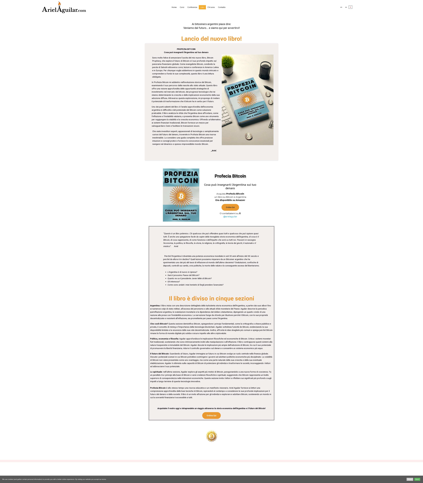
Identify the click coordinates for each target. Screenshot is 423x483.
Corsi (182, 7)
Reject (410, 479)
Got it (417, 479)
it (350, 7)
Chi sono (211, 7)
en (341, 7)
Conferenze (192, 7)
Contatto (221, 7)
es (346, 7)
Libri (202, 7)
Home (174, 7)
